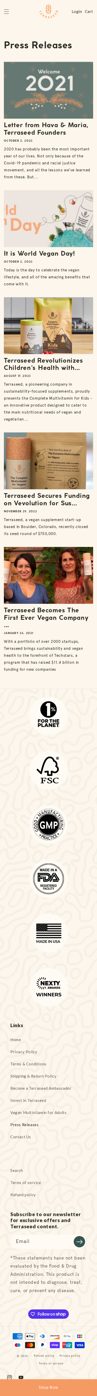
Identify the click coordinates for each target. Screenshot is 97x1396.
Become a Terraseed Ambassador (40, 1088)
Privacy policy (69, 1355)
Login (77, 11)
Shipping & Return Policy (33, 1076)
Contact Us (20, 1136)
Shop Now (48, 1387)
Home (15, 1039)
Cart (89, 11)
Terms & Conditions (28, 1064)
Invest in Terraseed (28, 1100)
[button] (6, 11)
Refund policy (23, 1194)
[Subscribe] (79, 1241)
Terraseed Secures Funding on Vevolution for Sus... (47, 500)
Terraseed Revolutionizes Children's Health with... (43, 364)
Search (16, 1170)
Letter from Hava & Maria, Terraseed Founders (46, 129)
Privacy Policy (23, 1051)
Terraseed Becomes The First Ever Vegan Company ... (46, 618)
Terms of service (25, 1182)
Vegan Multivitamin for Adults (38, 1112)
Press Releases (24, 1124)
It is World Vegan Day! (39, 254)
